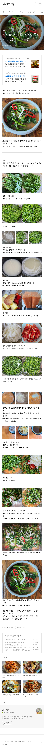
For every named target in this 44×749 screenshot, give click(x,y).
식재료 (20, 12)
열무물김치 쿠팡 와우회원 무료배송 (16, 76)
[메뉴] (40, 4)
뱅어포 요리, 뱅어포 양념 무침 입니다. (16, 647)
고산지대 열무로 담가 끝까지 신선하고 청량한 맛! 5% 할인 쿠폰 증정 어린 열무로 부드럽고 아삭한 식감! (16, 65)
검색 (35, 4)
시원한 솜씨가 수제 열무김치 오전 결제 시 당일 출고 (16, 61)
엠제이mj (8, 4)
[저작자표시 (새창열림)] (24, 627)
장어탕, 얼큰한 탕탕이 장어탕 (13, 645)
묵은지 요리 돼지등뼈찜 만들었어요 (15, 642)
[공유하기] (9, 627)
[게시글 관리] (12, 627)
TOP (40, 742)
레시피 (11, 12)
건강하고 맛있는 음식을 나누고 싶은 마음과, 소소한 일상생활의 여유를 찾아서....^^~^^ (17, 718)
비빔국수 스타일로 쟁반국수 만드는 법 (16, 650)
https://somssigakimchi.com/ (15, 58)
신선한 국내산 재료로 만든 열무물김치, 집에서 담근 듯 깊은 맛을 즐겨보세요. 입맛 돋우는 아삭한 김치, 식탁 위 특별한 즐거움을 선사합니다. (16, 80)
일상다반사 (32, 12)
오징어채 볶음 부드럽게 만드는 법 (15, 640)
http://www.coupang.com (14, 73)
